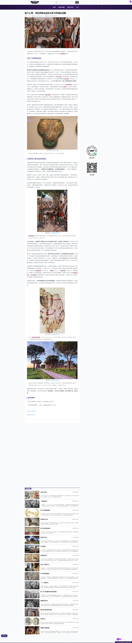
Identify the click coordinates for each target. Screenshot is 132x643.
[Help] (118, 639)
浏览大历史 (70, 7)
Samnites (54, 150)
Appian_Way (54, 380)
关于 (77, 7)
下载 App (4, 635)
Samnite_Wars (54, 232)
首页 (54, 7)
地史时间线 (61, 7)
